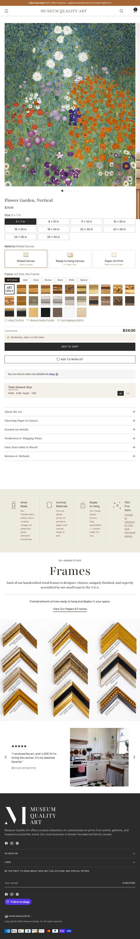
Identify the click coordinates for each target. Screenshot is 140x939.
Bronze (48, 280)
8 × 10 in (53, 221)
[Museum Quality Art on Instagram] (12, 844)
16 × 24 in (20, 229)
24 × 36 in (20, 237)
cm (128, 393)
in (121, 393)
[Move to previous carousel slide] (125, 478)
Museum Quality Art (33, 921)
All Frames (12, 280)
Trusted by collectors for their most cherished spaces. (129, 525)
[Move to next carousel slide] (132, 478)
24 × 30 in (119, 229)
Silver (36, 280)
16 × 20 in (119, 221)
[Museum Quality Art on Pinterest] (18, 844)
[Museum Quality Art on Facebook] (7, 844)
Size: (13, 215)
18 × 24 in (53, 229)
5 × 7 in (20, 221)
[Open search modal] (121, 11)
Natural (83, 280)
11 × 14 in (86, 221)
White (71, 280)
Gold (25, 280)
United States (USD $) (19, 916)
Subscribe (128, 883)
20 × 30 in (86, 229)
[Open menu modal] (5, 11)
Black (60, 280)
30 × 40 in (53, 237)
